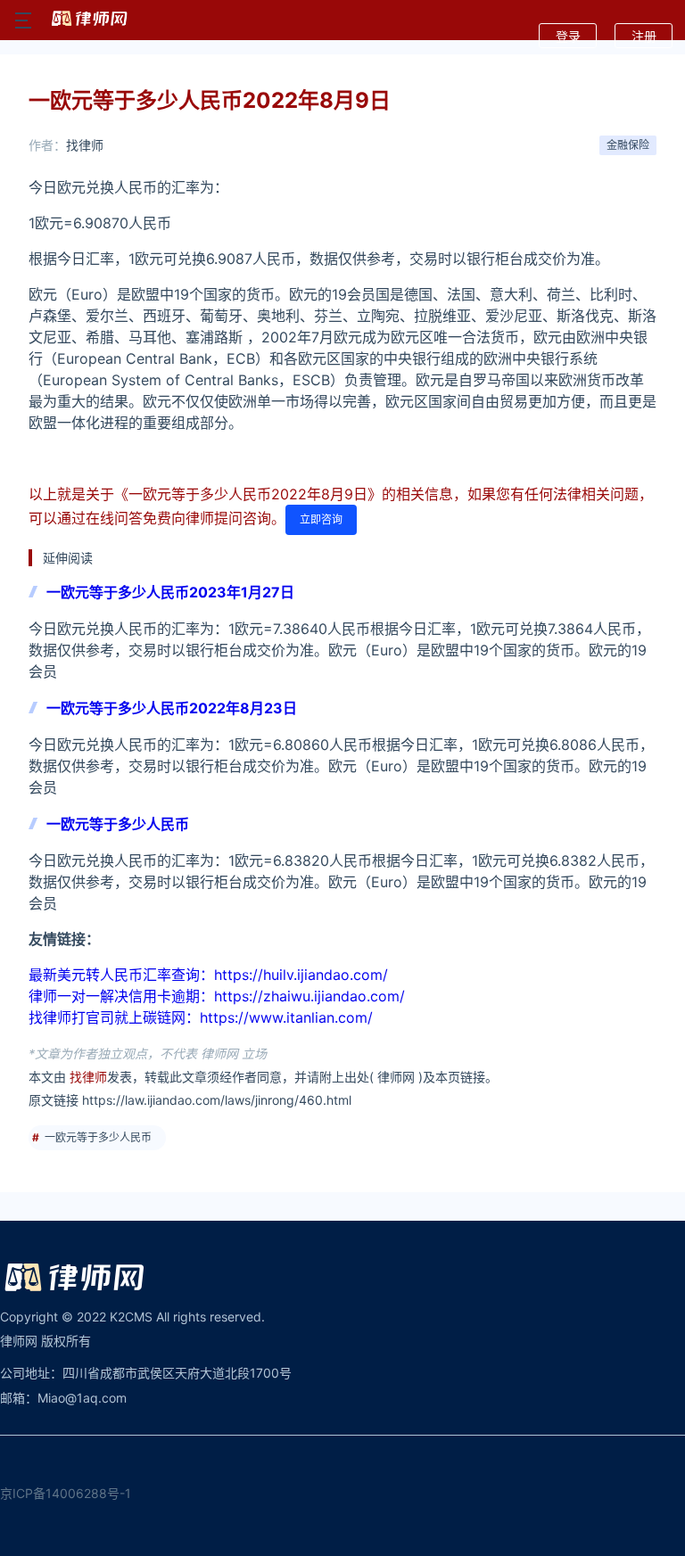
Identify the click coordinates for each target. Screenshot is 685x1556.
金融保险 (628, 145)
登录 (568, 36)
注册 (643, 36)
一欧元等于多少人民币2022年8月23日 (171, 708)
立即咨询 (321, 519)
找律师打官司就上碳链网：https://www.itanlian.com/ (201, 1017)
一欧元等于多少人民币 (117, 824)
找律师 (84, 144)
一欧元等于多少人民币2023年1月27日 (170, 592)
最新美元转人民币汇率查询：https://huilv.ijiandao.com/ (208, 975)
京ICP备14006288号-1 (65, 1493)
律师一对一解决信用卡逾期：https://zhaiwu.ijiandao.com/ (217, 996)
